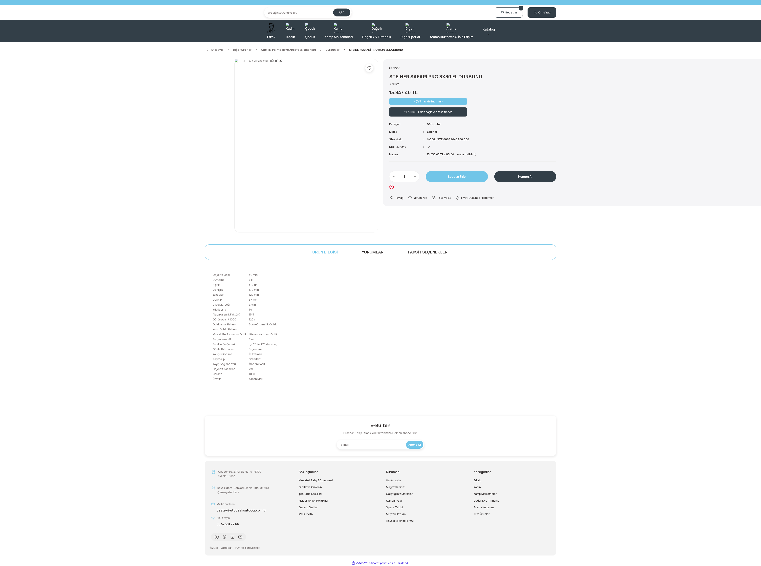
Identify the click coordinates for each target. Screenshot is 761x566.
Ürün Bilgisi (325, 252)
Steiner (432, 132)
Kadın (477, 487)
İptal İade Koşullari (310, 494)
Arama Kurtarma (484, 507)
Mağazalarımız (395, 487)
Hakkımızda (393, 480)
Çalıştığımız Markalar (399, 494)
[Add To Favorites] (369, 68)
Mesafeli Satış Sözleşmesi (316, 480)
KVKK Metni (306, 514)
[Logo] (232, 12)
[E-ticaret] (380, 563)
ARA (341, 12)
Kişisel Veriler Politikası (313, 500)
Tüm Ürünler (481, 514)
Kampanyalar (394, 500)
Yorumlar (372, 252)
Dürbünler (434, 124)
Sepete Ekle (457, 176)
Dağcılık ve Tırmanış (486, 500)
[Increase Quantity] (415, 176)
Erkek (477, 480)
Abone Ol (414, 444)
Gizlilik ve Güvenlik (310, 487)
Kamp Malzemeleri (485, 494)
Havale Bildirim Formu (400, 521)
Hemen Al (525, 176)
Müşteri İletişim (396, 514)
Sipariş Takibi (394, 507)
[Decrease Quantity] (393, 176)
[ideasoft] (360, 563)
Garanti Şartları (308, 507)
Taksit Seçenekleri (428, 252)
